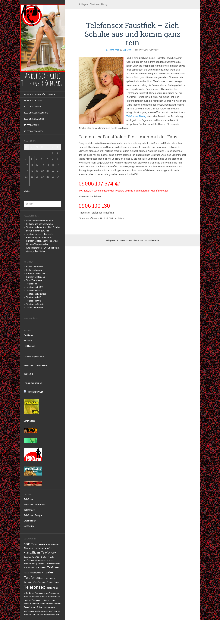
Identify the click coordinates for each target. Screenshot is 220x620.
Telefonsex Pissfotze (53, 604)
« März (27, 191)
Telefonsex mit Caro (48, 600)
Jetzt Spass (29, 421)
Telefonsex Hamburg (34, 119)
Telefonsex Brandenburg (36, 113)
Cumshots (27, 557)
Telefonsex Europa (33, 515)
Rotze (53, 578)
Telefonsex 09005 (34, 287)
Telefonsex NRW (31, 125)
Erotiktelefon (30, 521)
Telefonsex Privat (33, 607)
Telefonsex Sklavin (35, 304)
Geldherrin (29, 526)
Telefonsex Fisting (136, 116)
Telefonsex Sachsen (33, 131)
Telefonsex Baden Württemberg (39, 94)
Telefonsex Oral (33, 301)
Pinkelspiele (35, 572)
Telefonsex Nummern (34, 504)
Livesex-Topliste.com (34, 356)
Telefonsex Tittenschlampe (34, 615)
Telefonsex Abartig (38, 593)
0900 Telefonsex (34, 544)
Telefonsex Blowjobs (31, 597)
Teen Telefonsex (34, 280)
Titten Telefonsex (34, 307)
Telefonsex (31, 284)
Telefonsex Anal (34, 290)
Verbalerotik (55, 615)
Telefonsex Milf (33, 297)
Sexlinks (28, 340)
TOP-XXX (28, 374)
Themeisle (154, 240)
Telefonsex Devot (45, 597)
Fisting (34, 564)
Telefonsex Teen (55, 611)
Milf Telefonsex (29, 568)
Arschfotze (28, 553)
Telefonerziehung (53, 582)
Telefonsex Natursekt (34, 603)
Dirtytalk (44, 557)
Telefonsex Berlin (32, 107)
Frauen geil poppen (33, 383)
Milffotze (56, 564)
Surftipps (28, 335)
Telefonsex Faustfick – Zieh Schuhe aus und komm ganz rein (132, 34)
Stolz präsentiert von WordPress (119, 240)
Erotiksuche (29, 346)
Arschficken (49, 548)
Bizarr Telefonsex (34, 266)
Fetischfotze (43, 560)
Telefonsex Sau (49, 608)
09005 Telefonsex (52, 545)
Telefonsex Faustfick (36, 294)
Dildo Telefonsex (34, 270)
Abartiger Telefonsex (34, 548)
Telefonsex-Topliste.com (35, 365)
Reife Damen (46, 578)
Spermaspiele (29, 582)
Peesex (26, 573)
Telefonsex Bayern (33, 101)
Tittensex (47, 615)
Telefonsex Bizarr (52, 593)
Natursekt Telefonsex (36, 273)
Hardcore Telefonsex (45, 564)
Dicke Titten (36, 557)
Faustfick (35, 560)
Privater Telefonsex (35, 277)
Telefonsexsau (29, 611)
